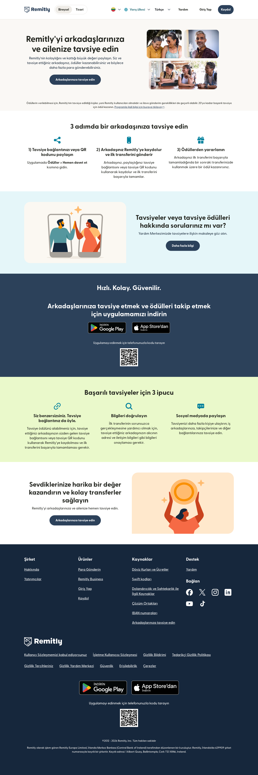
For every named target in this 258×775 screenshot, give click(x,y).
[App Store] (151, 327)
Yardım (183, 9)
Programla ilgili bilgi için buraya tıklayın (139, 107)
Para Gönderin (89, 569)
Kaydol (226, 9)
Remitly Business (90, 579)
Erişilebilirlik (128, 666)
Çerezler (149, 666)
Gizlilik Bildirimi (154, 655)
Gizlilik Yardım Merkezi (76, 666)
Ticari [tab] (79, 9)
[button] (116, 9)
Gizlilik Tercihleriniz (38, 666)
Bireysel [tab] (63, 9)
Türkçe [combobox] (159, 9)
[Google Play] (107, 327)
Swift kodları (141, 579)
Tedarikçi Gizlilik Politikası (191, 655)
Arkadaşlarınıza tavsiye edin (153, 622)
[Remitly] (37, 10)
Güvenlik (106, 666)
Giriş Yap (205, 9)
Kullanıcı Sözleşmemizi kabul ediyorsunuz (55, 655)
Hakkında (31, 569)
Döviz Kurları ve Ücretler (150, 569)
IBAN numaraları (144, 613)
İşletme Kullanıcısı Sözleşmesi (115, 655)
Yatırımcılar (33, 579)
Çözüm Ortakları (145, 603)
